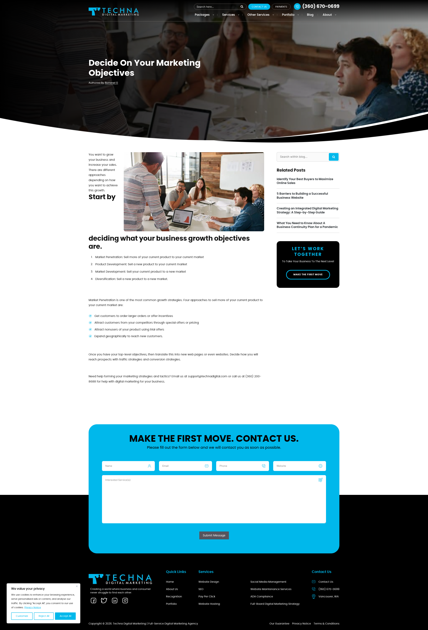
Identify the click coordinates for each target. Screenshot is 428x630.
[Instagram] (125, 600)
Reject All (44, 616)
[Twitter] (104, 600)
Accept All (65, 616)
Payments (281, 7)
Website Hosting (209, 604)
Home (170, 581)
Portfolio (171, 604)
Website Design (208, 581)
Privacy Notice (32, 607)
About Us (172, 589)
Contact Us (259, 7)
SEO (200, 589)
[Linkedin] (114, 600)
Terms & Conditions (326, 623)
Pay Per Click (206, 596)
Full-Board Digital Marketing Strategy (275, 604)
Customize (22, 616)
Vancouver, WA (328, 596)
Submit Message (214, 535)
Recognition (174, 596)
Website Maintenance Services (270, 589)
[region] (43, 603)
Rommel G (111, 83)
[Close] (77, 586)
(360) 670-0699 (328, 589)
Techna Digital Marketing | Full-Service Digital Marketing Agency (155, 623)
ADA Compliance (261, 596)
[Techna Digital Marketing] (114, 11)
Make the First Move (308, 274)
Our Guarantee (279, 623)
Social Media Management (268, 581)
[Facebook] (93, 600)
